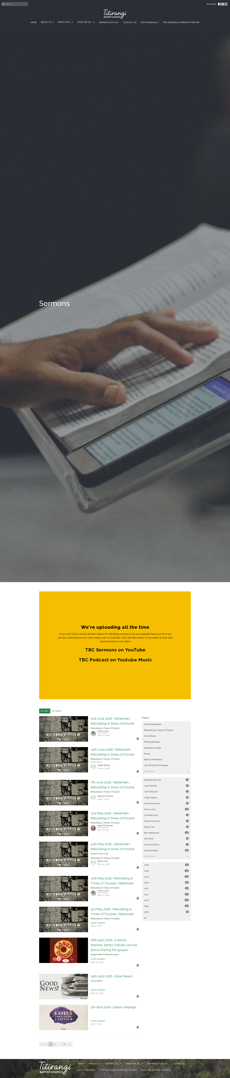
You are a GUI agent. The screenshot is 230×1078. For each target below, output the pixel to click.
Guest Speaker (166, 850)
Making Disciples (152, 742)
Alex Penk (166, 838)
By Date (45, 711)
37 (64, 1044)
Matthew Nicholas (166, 780)
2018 (166, 912)
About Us (46, 22)
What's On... (64, 22)
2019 (166, 906)
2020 (166, 900)
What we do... (84, 22)
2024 (166, 877)
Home (34, 22)
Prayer (147, 753)
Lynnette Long (166, 815)
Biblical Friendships (153, 759)
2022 (166, 888)
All (145, 918)
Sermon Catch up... (109, 22)
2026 (166, 865)
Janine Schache (166, 844)
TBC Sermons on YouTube (115, 649)
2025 (166, 871)
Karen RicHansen (166, 803)
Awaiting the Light (152, 748)
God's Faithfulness (152, 724)
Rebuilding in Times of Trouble (158, 730)
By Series (56, 711)
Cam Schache (166, 791)
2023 (166, 882)
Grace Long (166, 809)
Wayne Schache (166, 821)
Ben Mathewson (166, 833)
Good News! (150, 736)
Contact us (130, 22)
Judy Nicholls (166, 786)
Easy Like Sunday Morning (156, 1069)
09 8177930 (211, 4)
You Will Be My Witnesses (156, 765)
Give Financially (150, 22)
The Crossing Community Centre (181, 22)
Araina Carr (166, 827)
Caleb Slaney (166, 797)
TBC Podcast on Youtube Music (115, 659)
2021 (166, 894)
